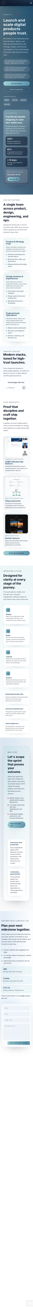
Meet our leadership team (16, 832)
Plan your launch (16, 83)
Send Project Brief (18, 1043)
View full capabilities (16, 89)
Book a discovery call (15, 824)
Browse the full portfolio (16, 553)
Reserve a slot (13, 179)
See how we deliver (16, 559)
